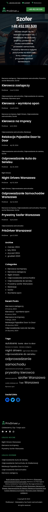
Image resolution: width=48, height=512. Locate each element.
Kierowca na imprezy (9, 114)
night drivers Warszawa (30, 351)
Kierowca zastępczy (9, 78)
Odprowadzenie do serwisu (34, 96)
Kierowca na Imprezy (16, 121)
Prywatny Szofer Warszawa (21, 215)
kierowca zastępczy (25, 347)
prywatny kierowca (19, 372)
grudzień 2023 (14, 256)
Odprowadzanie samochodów (27, 78)
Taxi (21, 382)
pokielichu (27, 369)
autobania (11, 343)
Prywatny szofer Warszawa (20, 283)
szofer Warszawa (31, 377)
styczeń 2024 (14, 253)
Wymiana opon (14, 98)
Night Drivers (21, 114)
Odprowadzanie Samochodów (14, 470)
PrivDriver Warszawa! (17, 230)
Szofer (17, 81)
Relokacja (5, 98)
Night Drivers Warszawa (18, 178)
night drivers (13, 350)
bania (20, 343)
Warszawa (31, 382)
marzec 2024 (14, 247)
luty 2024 (12, 250)
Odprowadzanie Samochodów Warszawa (23, 195)
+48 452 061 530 (14, 3)
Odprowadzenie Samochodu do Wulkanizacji (20, 463)
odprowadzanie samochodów (14, 369)
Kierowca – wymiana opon (20, 103)
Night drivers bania (13, 479)
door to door (30, 343)
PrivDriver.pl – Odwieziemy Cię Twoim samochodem (24, 502)
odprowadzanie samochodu (18, 361)
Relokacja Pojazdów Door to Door (21, 138)
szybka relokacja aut (11, 383)
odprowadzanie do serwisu (20, 354)
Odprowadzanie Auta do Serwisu (19, 160)
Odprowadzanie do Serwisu (17, 488)
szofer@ (27, 3)
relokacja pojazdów (11, 378)
